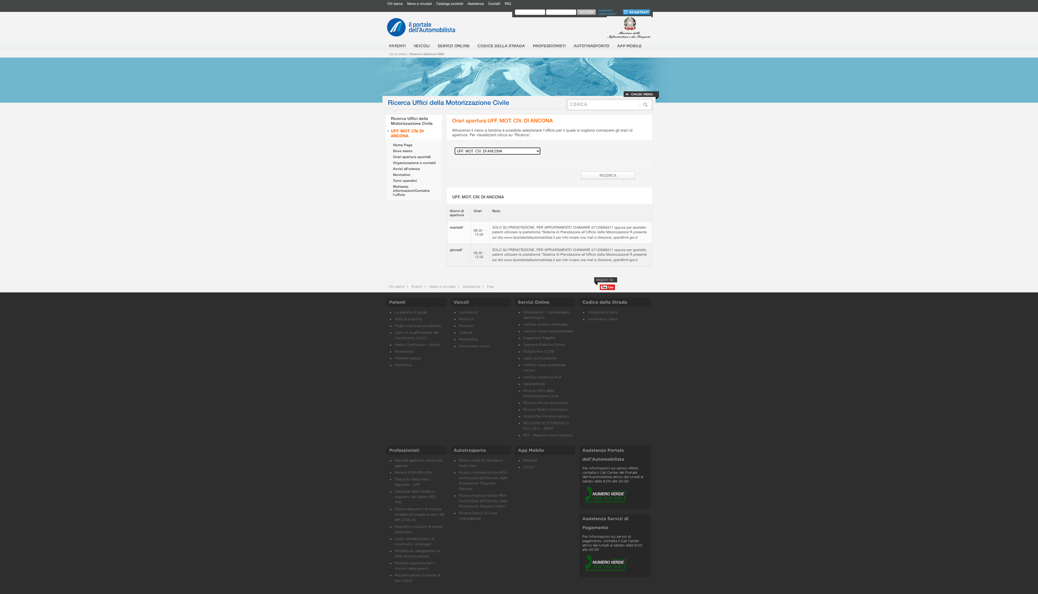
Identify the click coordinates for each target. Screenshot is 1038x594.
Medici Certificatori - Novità (417, 345)
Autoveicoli (468, 312)
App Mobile (531, 450)
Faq (489, 287)
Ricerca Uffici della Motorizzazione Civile (412, 121)
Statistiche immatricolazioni (546, 416)
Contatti (494, 4)
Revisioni (466, 326)
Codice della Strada (604, 302)
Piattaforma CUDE (538, 351)
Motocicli (466, 319)
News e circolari (419, 4)
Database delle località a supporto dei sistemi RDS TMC (416, 497)
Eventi (416, 287)
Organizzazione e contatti (414, 163)
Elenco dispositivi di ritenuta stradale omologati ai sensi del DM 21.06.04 (419, 515)
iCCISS (528, 467)
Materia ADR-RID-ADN (413, 473)
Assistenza (476, 4)
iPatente (530, 460)
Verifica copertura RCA (542, 377)
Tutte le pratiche (408, 319)
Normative (401, 175)
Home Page (402, 145)
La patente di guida (411, 312)
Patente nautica (408, 358)
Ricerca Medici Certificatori (545, 410)
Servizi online (397, 54)
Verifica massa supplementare (548, 331)
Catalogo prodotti (449, 4)
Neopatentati (534, 384)
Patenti (397, 302)
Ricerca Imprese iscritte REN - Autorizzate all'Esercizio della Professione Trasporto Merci (484, 501)
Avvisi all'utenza (406, 169)
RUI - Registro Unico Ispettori (548, 435)
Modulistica (404, 351)
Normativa (403, 365)
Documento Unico (474, 346)
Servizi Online (533, 302)
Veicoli (461, 302)
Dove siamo (402, 151)
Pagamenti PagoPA (539, 338)
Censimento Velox (603, 319)
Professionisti (404, 450)
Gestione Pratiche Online (544, 345)
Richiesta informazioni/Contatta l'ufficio (411, 191)
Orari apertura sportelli (412, 157)
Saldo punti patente (539, 358)
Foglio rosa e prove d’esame (418, 326)
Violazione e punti (603, 312)
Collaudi (465, 333)
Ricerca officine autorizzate (545, 403)
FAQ (508, 4)
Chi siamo (395, 4)
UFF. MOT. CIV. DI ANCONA (407, 133)
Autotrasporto (470, 450)
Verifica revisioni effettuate (545, 324)
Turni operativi (405, 181)
